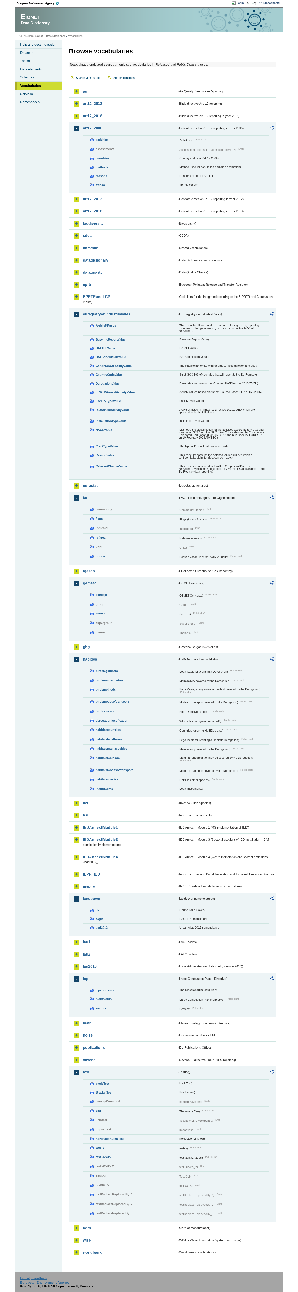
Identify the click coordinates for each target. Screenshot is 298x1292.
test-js (100, 1147)
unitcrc (101, 556)
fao (85, 498)
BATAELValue (105, 348)
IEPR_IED (91, 874)
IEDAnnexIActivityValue (112, 410)
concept (101, 595)
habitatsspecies (107, 779)
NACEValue (104, 430)
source (100, 613)
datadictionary (95, 260)
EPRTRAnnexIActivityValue (115, 392)
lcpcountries (105, 990)
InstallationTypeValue (111, 421)
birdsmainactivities (109, 680)
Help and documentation (38, 44)
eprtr (87, 285)
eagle (99, 919)
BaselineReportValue (110, 339)
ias (85, 803)
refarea (100, 537)
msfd (87, 1023)
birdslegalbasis (107, 671)
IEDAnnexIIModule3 (100, 840)
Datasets (26, 52)
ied (85, 815)
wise (87, 1240)
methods (102, 167)
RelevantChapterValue (111, 466)
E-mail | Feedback (33, 1278)
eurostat (90, 485)
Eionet (39, 35)
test (86, 1072)
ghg (86, 647)
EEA (39, 3)
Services (26, 94)
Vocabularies (30, 85)
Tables (25, 61)
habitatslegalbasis (109, 739)
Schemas (27, 77)
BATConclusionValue (111, 357)
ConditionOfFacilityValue (114, 366)
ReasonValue (105, 455)
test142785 (103, 1157)
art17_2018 (92, 211)
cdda (87, 236)
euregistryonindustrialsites (106, 314)
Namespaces (30, 102)
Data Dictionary (55, 35)
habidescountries (108, 730)
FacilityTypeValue (108, 401)
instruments (104, 789)
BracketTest (104, 1092)
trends (100, 185)
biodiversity (93, 223)
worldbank (92, 1252)
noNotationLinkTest (110, 1139)
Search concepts (124, 78)
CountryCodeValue (109, 374)
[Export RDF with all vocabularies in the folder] (272, 128)
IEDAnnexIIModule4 (100, 857)
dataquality (92, 272)
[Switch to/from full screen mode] (254, 3)
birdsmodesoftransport (112, 701)
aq (85, 91)
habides (90, 659)
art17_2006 (92, 128)
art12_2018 (92, 116)
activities (102, 139)
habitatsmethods (108, 758)
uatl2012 (102, 928)
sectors (101, 1008)
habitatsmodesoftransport (114, 770)
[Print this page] (248, 3)
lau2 (86, 954)
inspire (89, 886)
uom (87, 1228)
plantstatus (104, 999)
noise (88, 1035)
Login (240, 3)
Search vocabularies (89, 78)
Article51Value (106, 325)
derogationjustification (112, 720)
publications (94, 1048)
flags (99, 518)
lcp (85, 979)
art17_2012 (92, 199)
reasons (101, 176)
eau (98, 1110)
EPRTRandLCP (96, 297)
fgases (89, 571)
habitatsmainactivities (111, 748)
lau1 (86, 942)
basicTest (102, 1083)
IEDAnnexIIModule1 (100, 827)
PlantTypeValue (107, 446)
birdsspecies (105, 711)
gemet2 (89, 583)
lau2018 (90, 966)
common (90, 248)
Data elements (31, 69)
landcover (92, 899)
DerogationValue (107, 383)
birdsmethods (106, 689)
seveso (89, 1060)
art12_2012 (92, 104)
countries (102, 158)
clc (98, 910)
